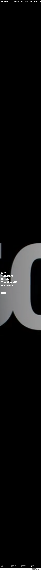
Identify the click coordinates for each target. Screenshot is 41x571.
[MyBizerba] (33, 1)
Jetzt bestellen (5, 291)
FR (40, 1)
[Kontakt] (31, 1)
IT (39, 1)
